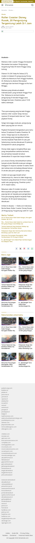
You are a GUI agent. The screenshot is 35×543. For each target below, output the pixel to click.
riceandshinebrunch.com (9, 453)
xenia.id (3, 405)
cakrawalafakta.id (6, 484)
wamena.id (4, 407)
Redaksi (5, 535)
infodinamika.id (6, 501)
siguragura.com (6, 523)
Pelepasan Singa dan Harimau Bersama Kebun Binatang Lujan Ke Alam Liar (16, 231)
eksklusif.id (4, 401)
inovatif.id (4, 403)
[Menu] (2, 5)
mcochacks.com (6, 447)
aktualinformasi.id (7, 458)
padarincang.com (6, 388)
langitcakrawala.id (7, 470)
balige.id (4, 414)
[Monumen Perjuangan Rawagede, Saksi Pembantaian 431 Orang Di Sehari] (8, 297)
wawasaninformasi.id (8, 488)
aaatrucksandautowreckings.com (11, 418)
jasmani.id (4, 397)
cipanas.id (4, 399)
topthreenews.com (7, 416)
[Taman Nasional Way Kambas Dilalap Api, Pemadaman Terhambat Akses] (8, 279)
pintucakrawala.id (6, 475)
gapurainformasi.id (7, 462)
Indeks (8, 533)
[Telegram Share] (28, 248)
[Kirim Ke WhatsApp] (32, 248)
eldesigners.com (6, 429)
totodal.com (5, 436)
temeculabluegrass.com (8, 427)
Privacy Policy (24, 533)
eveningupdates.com (7, 445)
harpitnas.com (5, 514)
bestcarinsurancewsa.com (9, 440)
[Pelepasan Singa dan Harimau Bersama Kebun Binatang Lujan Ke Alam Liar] (26, 279)
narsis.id (4, 503)
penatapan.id (5, 412)
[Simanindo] (9, 5)
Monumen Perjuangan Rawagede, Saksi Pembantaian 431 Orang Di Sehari (14, 236)
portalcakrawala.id (7, 493)
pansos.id (4, 506)
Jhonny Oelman (10, 26)
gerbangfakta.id (6, 499)
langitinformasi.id (6, 472)
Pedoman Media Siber (26, 535)
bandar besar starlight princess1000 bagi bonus (16, 377)
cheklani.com (5, 434)
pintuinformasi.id (6, 486)
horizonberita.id (6, 490)
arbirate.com (5, 422)
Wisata (3, 14)
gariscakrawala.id (6, 464)
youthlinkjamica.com (7, 420)
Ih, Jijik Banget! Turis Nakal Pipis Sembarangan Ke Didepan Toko (16, 240)
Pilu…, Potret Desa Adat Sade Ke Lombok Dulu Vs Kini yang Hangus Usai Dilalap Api (17, 223)
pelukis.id (4, 392)
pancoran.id (5, 394)
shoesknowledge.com (8, 455)
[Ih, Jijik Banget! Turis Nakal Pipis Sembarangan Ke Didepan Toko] (26, 297)
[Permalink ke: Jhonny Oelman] (3, 27)
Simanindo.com (23, 538)
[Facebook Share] (16, 248)
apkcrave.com (5, 438)
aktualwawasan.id (7, 497)
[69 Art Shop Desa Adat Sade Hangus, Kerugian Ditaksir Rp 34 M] (8, 261)
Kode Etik (15, 533)
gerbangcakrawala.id (7, 466)
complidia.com (6, 442)
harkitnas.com (5, 516)
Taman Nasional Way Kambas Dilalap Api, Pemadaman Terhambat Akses (15, 227)
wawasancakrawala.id (8, 480)
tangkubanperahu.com (8, 518)
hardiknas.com (6, 510)
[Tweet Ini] (20, 248)
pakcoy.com (5, 512)
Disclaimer (13, 535)
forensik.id (4, 508)
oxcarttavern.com (7, 451)
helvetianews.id (6, 468)
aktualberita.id (5, 482)
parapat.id (4, 410)
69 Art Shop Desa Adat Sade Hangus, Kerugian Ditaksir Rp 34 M (16, 218)
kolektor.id (4, 390)
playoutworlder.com (7, 424)
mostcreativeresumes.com (9, 449)
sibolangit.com (6, 521)
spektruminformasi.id (8, 495)
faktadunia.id (5, 460)
